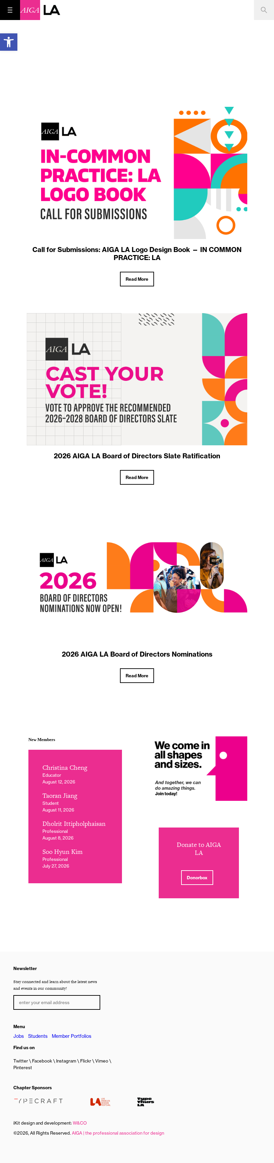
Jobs (18, 1036)
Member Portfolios (71, 1036)
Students (37, 1036)
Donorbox (197, 877)
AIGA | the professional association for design (118, 1133)
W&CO (80, 1123)
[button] (8, 42)
